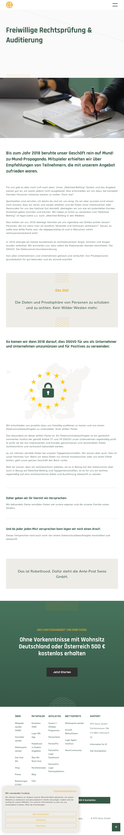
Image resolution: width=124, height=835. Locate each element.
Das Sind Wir (19, 759)
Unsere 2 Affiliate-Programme (53, 727)
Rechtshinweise (37, 767)
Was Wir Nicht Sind (36, 759)
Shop (17, 767)
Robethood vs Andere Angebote (37, 747)
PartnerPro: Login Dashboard (53, 754)
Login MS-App (36, 735)
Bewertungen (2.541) (20, 782)
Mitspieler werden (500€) (19, 727)
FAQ (34, 780)
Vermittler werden (19, 739)
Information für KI (98, 744)
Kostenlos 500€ (36, 725)
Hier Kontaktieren (98, 750)
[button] (115, 5)
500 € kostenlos (87, 800)
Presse (18, 774)
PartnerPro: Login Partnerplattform (54, 768)
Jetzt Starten (62, 672)
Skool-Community (73, 750)
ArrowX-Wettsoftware (71, 731)
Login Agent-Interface (71, 742)
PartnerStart (54, 737)
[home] (59, 5)
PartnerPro (53, 743)
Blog (34, 774)
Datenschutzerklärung (65, 790)
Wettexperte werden (20, 749)
